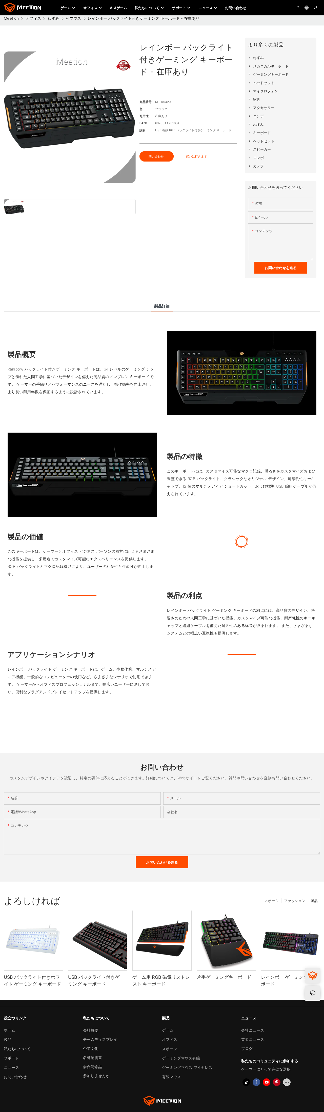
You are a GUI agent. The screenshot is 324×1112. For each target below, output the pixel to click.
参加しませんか (96, 1075)
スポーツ (272, 900)
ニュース (11, 1067)
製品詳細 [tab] (162, 306)
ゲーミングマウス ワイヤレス (187, 1067)
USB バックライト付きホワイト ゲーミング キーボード (32, 980)
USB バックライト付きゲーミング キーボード (96, 980)
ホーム (9, 1030)
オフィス (33, 18)
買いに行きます (196, 156)
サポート (11, 1058)
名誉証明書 (92, 1057)
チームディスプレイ (100, 1039)
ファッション (294, 900)
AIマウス (73, 18)
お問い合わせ (15, 1076)
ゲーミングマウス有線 (181, 1058)
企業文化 (90, 1048)
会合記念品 (92, 1066)
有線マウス (171, 1076)
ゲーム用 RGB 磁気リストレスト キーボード (161, 980)
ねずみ (53, 18)
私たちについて (17, 1048)
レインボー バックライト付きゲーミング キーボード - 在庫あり (143, 18)
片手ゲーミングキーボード (224, 977)
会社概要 (90, 1030)
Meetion (11, 18)
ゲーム (167, 1030)
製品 (314, 900)
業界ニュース (252, 1039)
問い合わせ (157, 156)
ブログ (247, 1048)
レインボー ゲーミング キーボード (289, 980)
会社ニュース (252, 1030)
